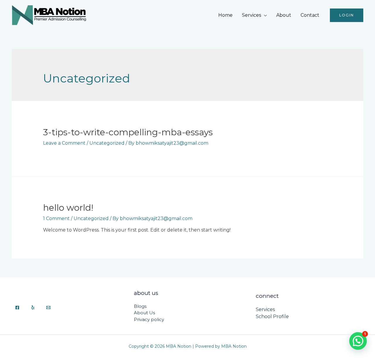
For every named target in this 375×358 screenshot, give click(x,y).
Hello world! (68, 207)
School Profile (272, 316)
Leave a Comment (64, 143)
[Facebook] (17, 307)
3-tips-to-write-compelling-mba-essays (128, 132)
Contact (310, 15)
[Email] (48, 307)
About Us (144, 312)
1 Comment (56, 218)
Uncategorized (107, 143)
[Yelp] (32, 307)
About (283, 15)
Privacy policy (149, 319)
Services (251, 15)
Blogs (140, 306)
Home (225, 15)
